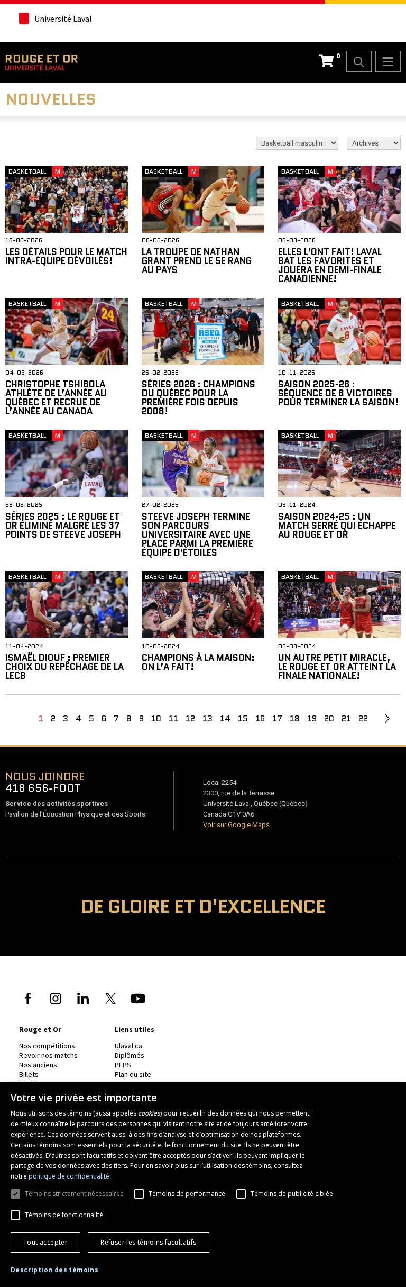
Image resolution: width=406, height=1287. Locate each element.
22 (363, 718)
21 (346, 718)
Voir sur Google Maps (236, 825)
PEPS (123, 1065)
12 (190, 718)
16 (260, 718)
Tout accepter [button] (45, 1242)
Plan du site (133, 1074)
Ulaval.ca (128, 1045)
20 (329, 718)
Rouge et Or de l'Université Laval (41, 62)
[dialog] (203, 1184)
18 (295, 718)
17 (277, 718)
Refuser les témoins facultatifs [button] (148, 1242)
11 (173, 718)
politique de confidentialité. (70, 1176)
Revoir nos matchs (48, 1055)
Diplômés (129, 1055)
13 (207, 718)
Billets (29, 1074)
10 (156, 718)
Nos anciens (38, 1065)
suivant (387, 719)
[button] (54, 1270)
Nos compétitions (47, 1045)
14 (225, 718)
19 (312, 718)
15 (243, 718)
